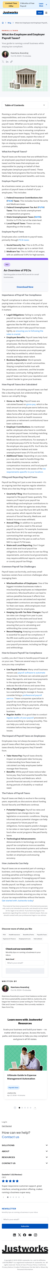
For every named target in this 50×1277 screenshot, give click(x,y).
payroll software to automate (31, 672)
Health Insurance (14, 934)
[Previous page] (3, 1197)
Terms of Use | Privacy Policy (26, 1265)
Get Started (7, 1126)
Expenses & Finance (9, 939)
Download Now (25, 286)
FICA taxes (23, 240)
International (38, 939)
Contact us (10, 1137)
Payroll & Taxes (42, 934)
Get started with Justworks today (17, 900)
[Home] (3, 23)
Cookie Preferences (21, 1267)
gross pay (30, 404)
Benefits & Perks (28, 934)
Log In (4, 1122)
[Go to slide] (19, 1107)
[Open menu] (46, 12)
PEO (4, 934)
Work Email (10, 959)
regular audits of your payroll (20, 717)
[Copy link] (11, 61)
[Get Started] (39, 13)
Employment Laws (25, 939)
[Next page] (35, 1107)
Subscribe (25, 1226)
